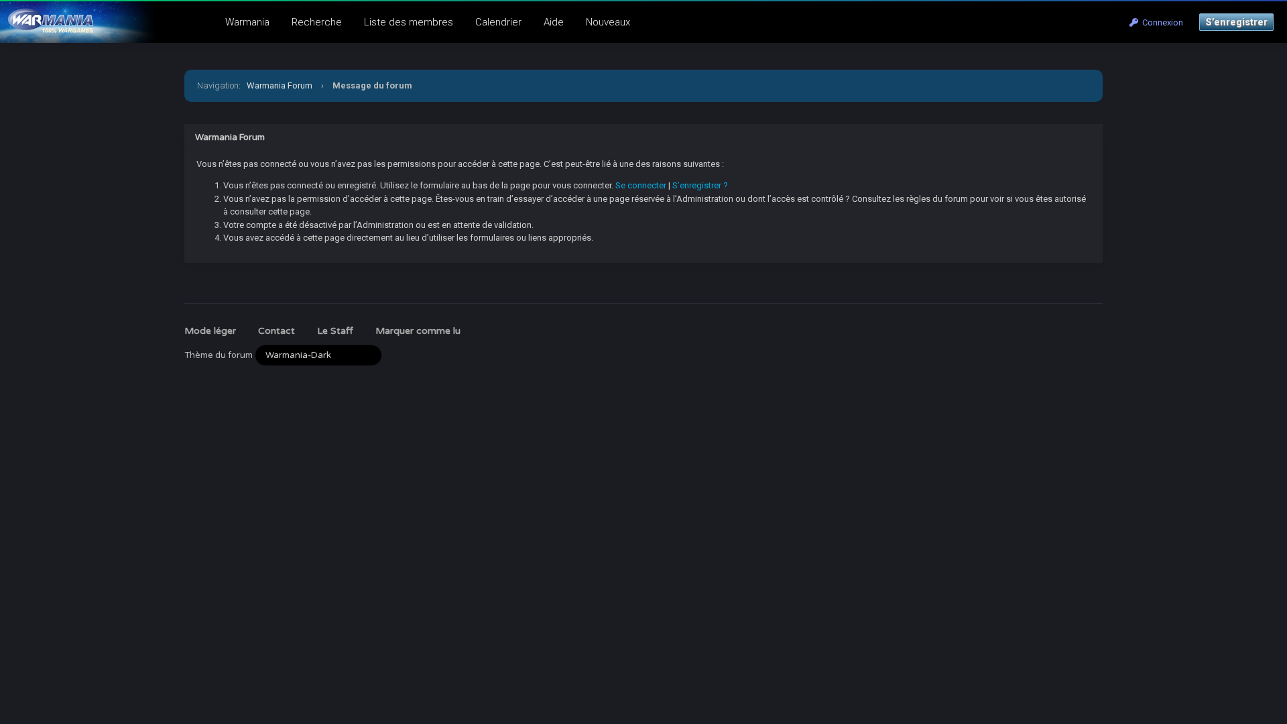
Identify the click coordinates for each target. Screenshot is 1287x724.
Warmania (247, 22)
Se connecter (640, 185)
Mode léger (210, 331)
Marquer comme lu (418, 331)
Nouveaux (608, 22)
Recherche (317, 22)
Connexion (1160, 22)
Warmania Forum (279, 85)
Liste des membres (408, 22)
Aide (554, 22)
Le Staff (335, 331)
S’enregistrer (1236, 22)
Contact (276, 331)
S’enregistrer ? (700, 185)
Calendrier (498, 22)
